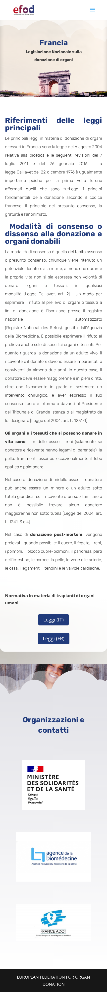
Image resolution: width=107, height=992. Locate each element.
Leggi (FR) (53, 638)
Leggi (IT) (53, 619)
